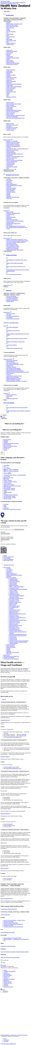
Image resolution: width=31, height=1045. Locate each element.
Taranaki (8, 193)
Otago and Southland (11, 188)
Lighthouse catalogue (11, 366)
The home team (12, 636)
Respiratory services (13, 626)
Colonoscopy (9, 71)
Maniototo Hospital (13, 585)
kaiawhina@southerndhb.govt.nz (13, 768)
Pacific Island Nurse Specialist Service (18, 620)
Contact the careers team (11, 398)
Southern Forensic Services (15, 630)
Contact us (12, 294)
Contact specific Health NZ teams (14, 376)
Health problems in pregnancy (13, 144)
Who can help (6, 238)
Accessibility (6, 1040)
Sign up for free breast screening (13, 103)
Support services (10, 222)
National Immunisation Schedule (13, 110)
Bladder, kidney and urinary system (14, 23)
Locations (5, 984)
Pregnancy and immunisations (13, 146)
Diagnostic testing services (15, 602)
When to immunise (10, 112)
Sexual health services (14, 629)
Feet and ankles (9, 34)
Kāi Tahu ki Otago (10, 922)
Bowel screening (10, 105)
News (4, 326)
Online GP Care (7, 285)
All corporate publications (12, 327)
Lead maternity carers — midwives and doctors (17, 148)
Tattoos (8, 93)
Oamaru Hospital (13, 582)
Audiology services (13, 591)
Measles (8, 55)
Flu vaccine (9, 126)
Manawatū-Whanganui (11, 184)
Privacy (5, 1038)
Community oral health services (16, 598)
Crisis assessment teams (11, 161)
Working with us (10, 301)
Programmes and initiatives (12, 297)
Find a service (15, 177)
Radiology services (13, 624)
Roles (7, 397)
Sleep (7, 95)
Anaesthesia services (14, 588)
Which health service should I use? (11, 656)
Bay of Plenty (9, 180)
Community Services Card (12, 247)
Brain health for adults (11, 77)
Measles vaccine (10, 102)
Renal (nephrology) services (15, 625)
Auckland (8, 179)
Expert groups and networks (12, 318)
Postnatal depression (11, 152)
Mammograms (9, 72)
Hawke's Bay (9, 183)
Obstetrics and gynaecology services (17, 617)
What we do (6, 293)
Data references (9, 373)
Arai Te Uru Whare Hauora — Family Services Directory (14, 921)
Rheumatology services (14, 627)
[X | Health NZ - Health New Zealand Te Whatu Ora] (1, 1033)
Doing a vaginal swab (11, 106)
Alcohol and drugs (10, 162)
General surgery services (14, 609)
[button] (3, 699)
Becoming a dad (10, 159)
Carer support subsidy (11, 243)
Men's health (9, 39)
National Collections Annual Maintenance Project (17, 372)
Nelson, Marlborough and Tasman (14, 185)
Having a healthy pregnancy (12, 143)
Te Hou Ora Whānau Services (13, 924)
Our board (8, 314)
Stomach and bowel (10, 43)
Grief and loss (9, 165)
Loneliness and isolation (11, 166)
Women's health (10, 44)
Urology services (13, 638)
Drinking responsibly (11, 81)
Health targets (6, 312)
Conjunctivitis (9, 56)
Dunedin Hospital (13, 579)
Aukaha (5, 914)
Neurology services (13, 615)
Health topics (7, 11)
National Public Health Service (13, 223)
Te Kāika (8, 925)
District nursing (12, 604)
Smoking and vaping (11, 91)
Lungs (7, 38)
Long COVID (9, 52)
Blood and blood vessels (11, 25)
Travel (7, 94)
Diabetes (8, 30)
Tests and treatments (14, 18)
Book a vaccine (9, 114)
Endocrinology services (14, 606)
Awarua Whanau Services (12, 938)
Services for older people (12, 219)
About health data (10, 361)
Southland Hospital (13, 580)
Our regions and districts (11, 298)
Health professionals (20, 2)
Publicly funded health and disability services (16, 239)
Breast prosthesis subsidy (12, 244)
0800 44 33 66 (11, 825)
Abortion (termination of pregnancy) (14, 153)
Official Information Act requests (13, 378)
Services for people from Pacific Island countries (17, 240)
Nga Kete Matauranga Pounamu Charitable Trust (14, 951)
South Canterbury (10, 190)
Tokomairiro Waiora (8, 946)
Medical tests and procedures (12, 63)
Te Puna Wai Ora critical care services (17, 635)
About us (6, 286)
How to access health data (12, 363)
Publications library (21, 293)
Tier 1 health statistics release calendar (15, 364)
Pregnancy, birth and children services (15, 156)
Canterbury (8, 181)
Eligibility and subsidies (24, 177)
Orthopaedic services (14, 618)
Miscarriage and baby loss (12, 150)
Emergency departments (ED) (13, 213)
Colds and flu (9, 50)
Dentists (8, 215)
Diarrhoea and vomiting (11, 51)
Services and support (8, 986)
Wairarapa (8, 195)
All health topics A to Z (8, 169)
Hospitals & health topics (6, 2)
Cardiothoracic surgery (14, 594)
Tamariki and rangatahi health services (18, 634)
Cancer (8, 29)
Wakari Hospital (13, 584)
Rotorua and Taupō (10, 189)
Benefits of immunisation (12, 116)
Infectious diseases (10, 36)
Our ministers (9, 317)
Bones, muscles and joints (12, 26)
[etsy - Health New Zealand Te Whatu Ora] (15, 1027)
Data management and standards (13, 369)
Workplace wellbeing (11, 96)
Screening (8, 147)
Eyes (7, 32)
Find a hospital (7, 177)
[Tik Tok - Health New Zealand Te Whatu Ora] (1, 1031)
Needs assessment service (6, 898)
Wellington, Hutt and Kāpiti (12, 197)
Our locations (9, 395)
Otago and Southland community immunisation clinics (16, 596)
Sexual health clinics (11, 217)
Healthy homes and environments (14, 86)
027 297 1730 (23, 735)
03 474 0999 (8, 767)
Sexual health (9, 90)
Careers (14, 2)
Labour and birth (10, 151)
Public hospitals (9, 212)
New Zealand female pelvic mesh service (15, 226)
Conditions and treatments (9, 971)
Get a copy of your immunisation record (15, 118)
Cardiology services (13, 593)
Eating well (9, 82)
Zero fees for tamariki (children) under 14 (15, 242)
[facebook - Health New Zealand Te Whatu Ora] (1, 993)
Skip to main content (5, 1)
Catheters (8, 76)
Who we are (12, 293)
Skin (7, 41)
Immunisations (7, 19)
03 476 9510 (9, 878)
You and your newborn (11, 157)
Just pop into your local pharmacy (11, 658)
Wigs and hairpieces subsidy (12, 246)
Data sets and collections (12, 360)
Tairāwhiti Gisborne (10, 192)
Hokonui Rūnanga (8, 932)
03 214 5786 (9, 824)
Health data (6, 294)
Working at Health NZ (11, 394)
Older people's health (11, 40)
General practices (10, 214)
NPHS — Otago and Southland (16, 586)
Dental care (9, 80)
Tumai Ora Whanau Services (10, 957)
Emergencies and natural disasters (14, 84)
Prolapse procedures (11, 75)
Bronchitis (8, 54)
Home (4, 555)
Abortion (8, 73)
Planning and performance (12, 300)
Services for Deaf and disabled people (15, 221)
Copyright (5, 1041)
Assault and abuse (10, 164)
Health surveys (9, 365)
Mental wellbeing (7, 21)
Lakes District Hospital (14, 581)
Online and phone (7, 251)
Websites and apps (7, 983)
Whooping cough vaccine (12, 124)
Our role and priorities (11, 296)
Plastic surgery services (14, 622)
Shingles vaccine (10, 130)
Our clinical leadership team (12, 316)
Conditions (6, 18)
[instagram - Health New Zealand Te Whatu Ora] (1, 995)
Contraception (9, 107)
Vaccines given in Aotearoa (12, 111)
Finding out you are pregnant (13, 142)
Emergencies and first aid (12, 64)
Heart (7, 35)
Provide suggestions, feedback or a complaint (16, 381)
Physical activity (10, 89)
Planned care (9, 224)
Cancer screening (10, 78)
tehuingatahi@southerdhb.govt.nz (14, 737)
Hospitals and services (9, 171)
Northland (8, 186)
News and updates (7, 975)
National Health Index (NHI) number (14, 249)
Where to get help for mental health (14, 160)
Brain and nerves (10, 27)
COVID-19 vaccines (11, 128)
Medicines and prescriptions (12, 57)
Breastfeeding (9, 155)
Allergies (8, 22)
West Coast (8, 198)
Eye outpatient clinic (14, 607)
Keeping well (22, 18)
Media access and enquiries (12, 377)
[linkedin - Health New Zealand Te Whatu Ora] (1, 997)
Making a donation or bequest (13, 379)
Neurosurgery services (14, 616)
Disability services (13, 603)
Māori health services (14, 611)
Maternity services (13, 612)
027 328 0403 (23, 734)
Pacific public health (11, 87)
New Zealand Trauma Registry (13, 368)
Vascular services (13, 639)
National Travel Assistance (12, 248)
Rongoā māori (9, 60)
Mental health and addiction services (17, 613)
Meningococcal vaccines (12, 127)
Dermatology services (14, 600)
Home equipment (10, 61)
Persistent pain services (14, 621)
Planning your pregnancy (12, 141)
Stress (7, 168)
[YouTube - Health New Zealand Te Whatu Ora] (1, 1029)
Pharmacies (9, 218)
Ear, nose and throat (10, 31)
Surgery (8, 59)
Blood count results (10, 69)
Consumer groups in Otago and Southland (18, 640)
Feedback (5, 210)
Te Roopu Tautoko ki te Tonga (13, 926)
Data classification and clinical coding (15, 370)
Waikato (8, 194)
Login (3, 417)
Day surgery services (14, 599)
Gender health (9, 85)
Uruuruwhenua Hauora (9, 909)
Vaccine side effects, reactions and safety (15, 115)
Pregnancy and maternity (17, 19)
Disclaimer (5, 985)
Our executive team (10, 313)
